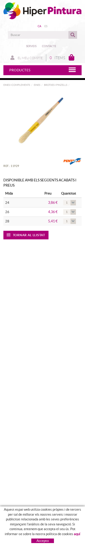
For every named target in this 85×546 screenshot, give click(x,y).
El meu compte (30, 58)
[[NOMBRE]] (40, 120)
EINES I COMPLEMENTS (16, 85)
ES (46, 26)
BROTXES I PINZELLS (55, 85)
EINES (37, 85)
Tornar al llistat (29, 235)
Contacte (49, 46)
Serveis (31, 46)
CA (39, 26)
